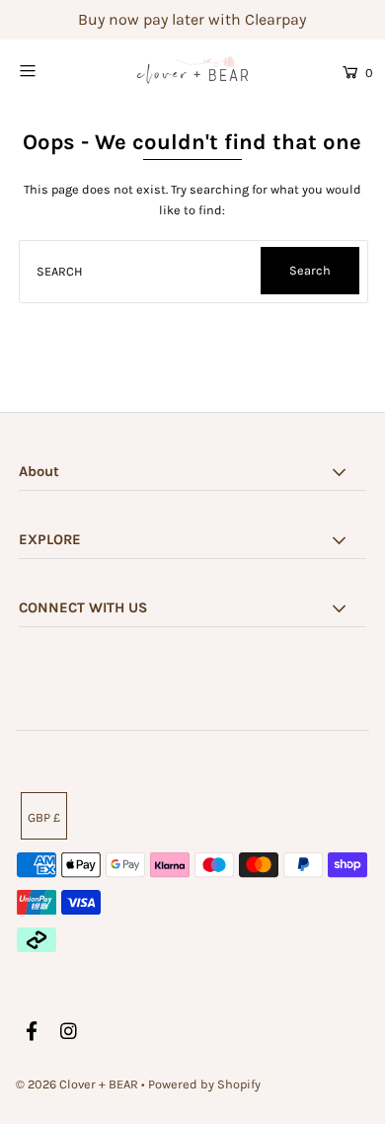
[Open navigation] (51, 70)
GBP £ (44, 817)
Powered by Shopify (204, 1084)
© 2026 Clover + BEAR (77, 1084)
